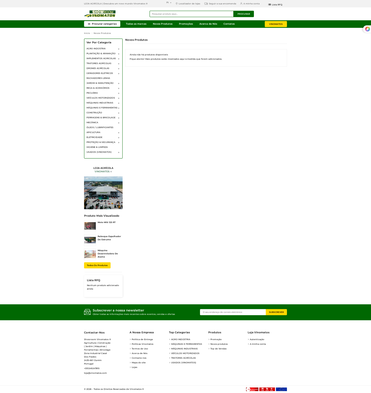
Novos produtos (219, 344)
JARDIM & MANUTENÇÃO (100, 83)
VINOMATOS (276, 24)
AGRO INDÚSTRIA (96, 48)
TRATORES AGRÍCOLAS (99, 63)
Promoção (216, 339)
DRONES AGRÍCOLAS (98, 68)
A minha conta (258, 344)
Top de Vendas (218, 348)
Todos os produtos (97, 265)
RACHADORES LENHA (98, 78)
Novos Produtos (163, 23)
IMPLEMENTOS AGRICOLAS (101, 58)
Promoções (186, 23)
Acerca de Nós (208, 23)
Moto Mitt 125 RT (107, 222)
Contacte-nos (139, 358)
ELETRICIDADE (94, 137)
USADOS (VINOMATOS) (99, 152)
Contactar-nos (94, 332)
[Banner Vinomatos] (103, 185)
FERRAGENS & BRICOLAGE (101, 117)
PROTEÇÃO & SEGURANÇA (101, 142)
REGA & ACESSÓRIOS (98, 88)
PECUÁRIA (92, 93)
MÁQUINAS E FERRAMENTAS (102, 107)
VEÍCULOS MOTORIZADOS (101, 98)
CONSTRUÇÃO (94, 112)
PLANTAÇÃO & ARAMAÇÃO (101, 53)
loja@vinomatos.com (95, 373)
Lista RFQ (93, 280)
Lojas (134, 367)
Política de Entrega (142, 339)
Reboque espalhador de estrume (109, 238)
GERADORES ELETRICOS (100, 73)
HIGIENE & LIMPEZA (97, 147)
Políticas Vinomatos (142, 344)
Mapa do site (139, 362)
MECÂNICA (92, 122)
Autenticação (257, 339)
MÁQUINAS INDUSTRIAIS (100, 102)
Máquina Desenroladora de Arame (108, 253)
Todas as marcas (136, 23)
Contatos (229, 23)
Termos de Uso (140, 348)
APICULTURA (93, 132)
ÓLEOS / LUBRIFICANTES (100, 127)
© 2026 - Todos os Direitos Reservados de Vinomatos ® (114, 389)
